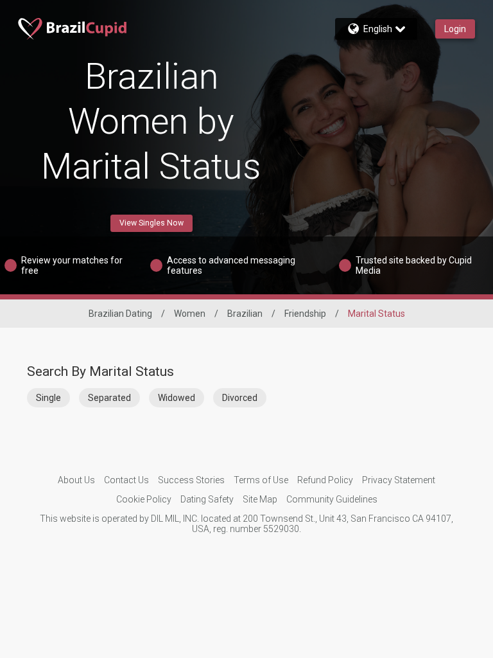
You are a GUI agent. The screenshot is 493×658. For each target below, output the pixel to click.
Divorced (239, 398)
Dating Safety (207, 499)
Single (48, 398)
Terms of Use (261, 480)
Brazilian (245, 313)
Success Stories (191, 480)
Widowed (176, 398)
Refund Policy (325, 480)
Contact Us (126, 480)
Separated (109, 398)
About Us (76, 480)
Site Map (260, 499)
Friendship (305, 313)
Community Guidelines (331, 499)
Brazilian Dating (120, 313)
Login (455, 29)
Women (189, 313)
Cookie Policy (143, 499)
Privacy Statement (398, 480)
